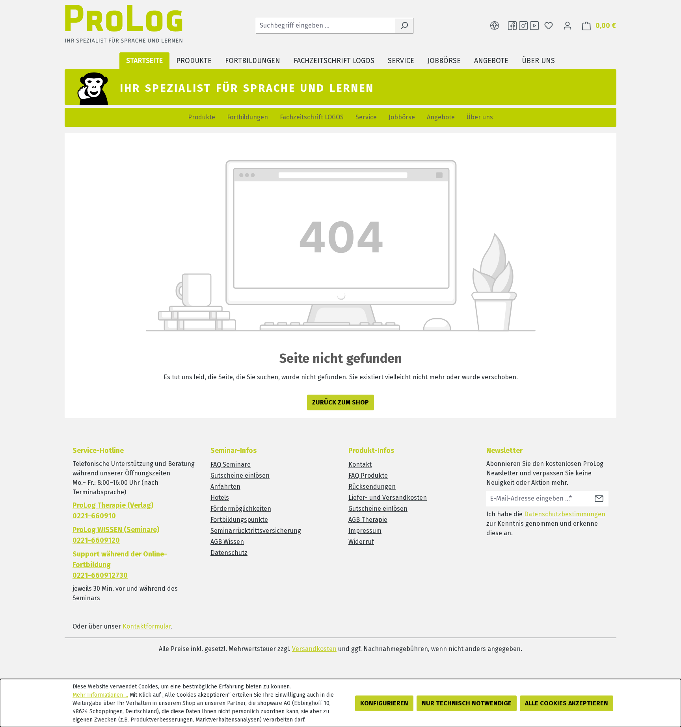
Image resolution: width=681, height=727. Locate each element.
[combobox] (325, 25)
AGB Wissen (227, 541)
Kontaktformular (147, 626)
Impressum (364, 530)
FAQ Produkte (368, 475)
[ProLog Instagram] (523, 25)
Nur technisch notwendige (467, 703)
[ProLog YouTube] (534, 25)
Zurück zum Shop (340, 402)
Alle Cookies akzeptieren (566, 703)
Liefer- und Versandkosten (387, 497)
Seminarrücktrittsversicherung (255, 530)
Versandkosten (314, 649)
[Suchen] (404, 25)
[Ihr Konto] (567, 25)
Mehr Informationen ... (100, 695)
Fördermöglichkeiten (240, 508)
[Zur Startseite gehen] (124, 25)
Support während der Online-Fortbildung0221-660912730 (120, 565)
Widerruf (361, 541)
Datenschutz (228, 552)
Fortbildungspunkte (239, 519)
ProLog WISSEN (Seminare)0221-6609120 (116, 535)
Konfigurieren (384, 703)
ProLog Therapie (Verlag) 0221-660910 (113, 510)
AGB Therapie (367, 519)
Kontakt (360, 464)
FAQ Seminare (230, 464)
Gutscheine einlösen (240, 475)
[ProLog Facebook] (512, 25)
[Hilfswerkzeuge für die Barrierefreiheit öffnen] (494, 25)
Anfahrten (225, 486)
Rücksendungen (372, 486)
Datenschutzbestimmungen (564, 514)
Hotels (219, 497)
